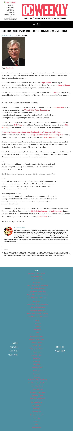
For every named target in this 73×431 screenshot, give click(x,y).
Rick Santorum (51, 255)
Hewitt (56, 92)
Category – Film (36, 345)
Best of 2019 (36, 301)
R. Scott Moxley (7, 36)
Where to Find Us (36, 427)
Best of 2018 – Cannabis (38, 288)
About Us (15, 343)
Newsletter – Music (37, 395)
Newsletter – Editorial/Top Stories (37, 383)
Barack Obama (22, 252)
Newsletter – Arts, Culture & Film (37, 379)
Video (36, 424)
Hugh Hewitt (19, 253)
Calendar (36, 320)
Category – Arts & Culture (36, 339)
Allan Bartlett (10, 252)
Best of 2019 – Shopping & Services (37, 313)
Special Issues (36, 411)
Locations (37, 326)
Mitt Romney (9, 255)
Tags (37, 332)
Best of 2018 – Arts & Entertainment (37, 285)
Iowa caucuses (30, 253)
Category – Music (36, 352)
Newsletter (36, 374)
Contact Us (14, 347)
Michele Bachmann (63, 253)
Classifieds (36, 358)
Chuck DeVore (59, 252)
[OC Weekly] (10, 2)
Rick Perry (41, 255)
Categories (37, 323)
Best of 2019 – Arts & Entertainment (37, 304)
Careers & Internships (36, 336)
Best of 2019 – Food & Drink (38, 310)
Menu (38, 24)
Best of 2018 (36, 282)
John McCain (41, 253)
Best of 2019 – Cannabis (38, 307)
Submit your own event (36, 415)
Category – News (36, 355)
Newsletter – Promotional (37, 398)
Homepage (36, 370)
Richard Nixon (31, 255)
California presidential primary (40, 252)
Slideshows (36, 408)
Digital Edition (36, 364)
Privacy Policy (13, 354)
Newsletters (36, 377)
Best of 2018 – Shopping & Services (37, 294)
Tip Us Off (36, 421)
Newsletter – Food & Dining (37, 392)
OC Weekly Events (36, 402)
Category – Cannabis (36, 342)
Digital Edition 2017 (37, 367)
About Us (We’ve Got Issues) (36, 273)
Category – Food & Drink (36, 349)
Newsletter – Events (37, 386)
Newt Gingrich (19, 255)
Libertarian (50, 253)
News (6, 250)
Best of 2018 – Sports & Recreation (38, 298)
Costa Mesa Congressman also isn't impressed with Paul (31, 132)
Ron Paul (60, 255)
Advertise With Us (36, 276)
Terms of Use (13, 350)
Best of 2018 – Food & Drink (38, 291)
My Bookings (37, 329)
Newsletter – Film (38, 389)
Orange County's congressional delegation (46, 135)
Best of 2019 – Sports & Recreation (38, 317)
